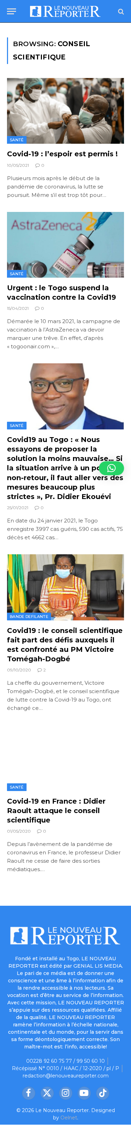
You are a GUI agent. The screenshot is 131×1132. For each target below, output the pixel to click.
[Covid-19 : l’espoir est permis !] (65, 111)
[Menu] (11, 11)
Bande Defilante (29, 616)
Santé (17, 139)
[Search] (120, 11)
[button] (111, 468)
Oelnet (68, 1118)
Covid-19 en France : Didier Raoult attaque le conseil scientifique (56, 810)
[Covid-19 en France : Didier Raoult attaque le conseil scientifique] (65, 758)
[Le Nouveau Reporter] (65, 11)
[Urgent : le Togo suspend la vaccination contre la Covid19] (65, 245)
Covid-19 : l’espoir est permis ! (62, 154)
